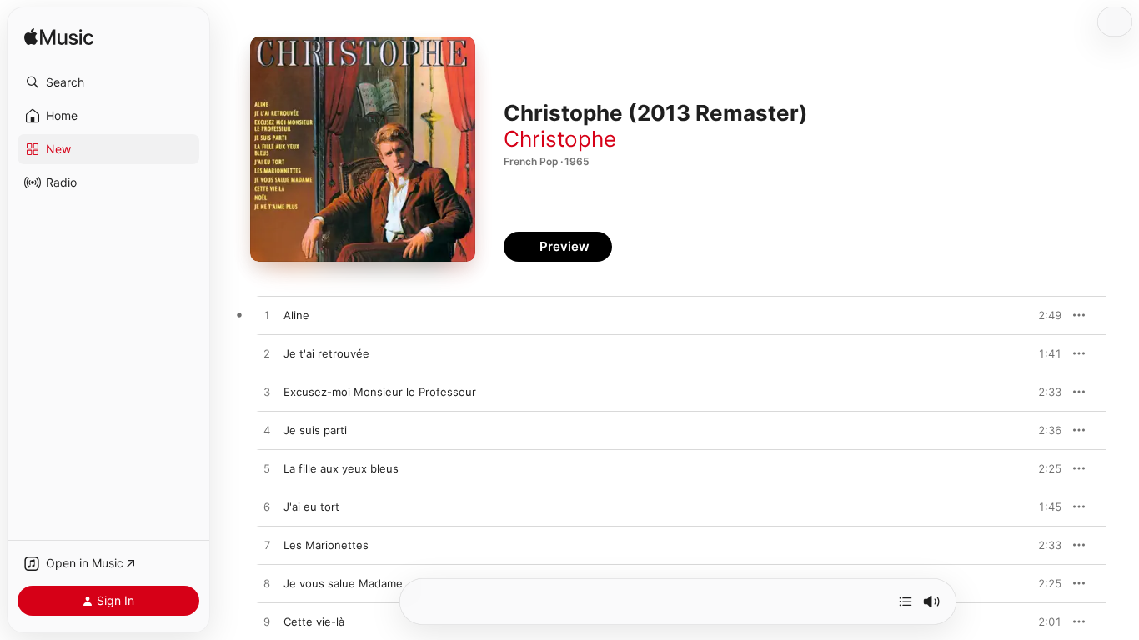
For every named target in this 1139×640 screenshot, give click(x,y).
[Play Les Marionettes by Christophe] (266, 545)
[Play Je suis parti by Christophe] (266, 430)
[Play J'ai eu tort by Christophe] (266, 507)
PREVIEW (1043, 315)
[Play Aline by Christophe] (266, 315)
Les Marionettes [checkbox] (326, 545)
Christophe (560, 139)
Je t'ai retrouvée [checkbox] (326, 353)
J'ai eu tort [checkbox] (311, 506)
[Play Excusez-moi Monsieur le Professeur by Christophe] (266, 392)
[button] (108, 82)
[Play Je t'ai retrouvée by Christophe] (266, 354)
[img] (58, 38)
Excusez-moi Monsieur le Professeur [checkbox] (379, 391)
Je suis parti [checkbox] (315, 430)
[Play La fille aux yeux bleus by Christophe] (266, 469)
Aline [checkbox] (296, 315)
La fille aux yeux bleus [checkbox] (341, 468)
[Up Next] (906, 601)
